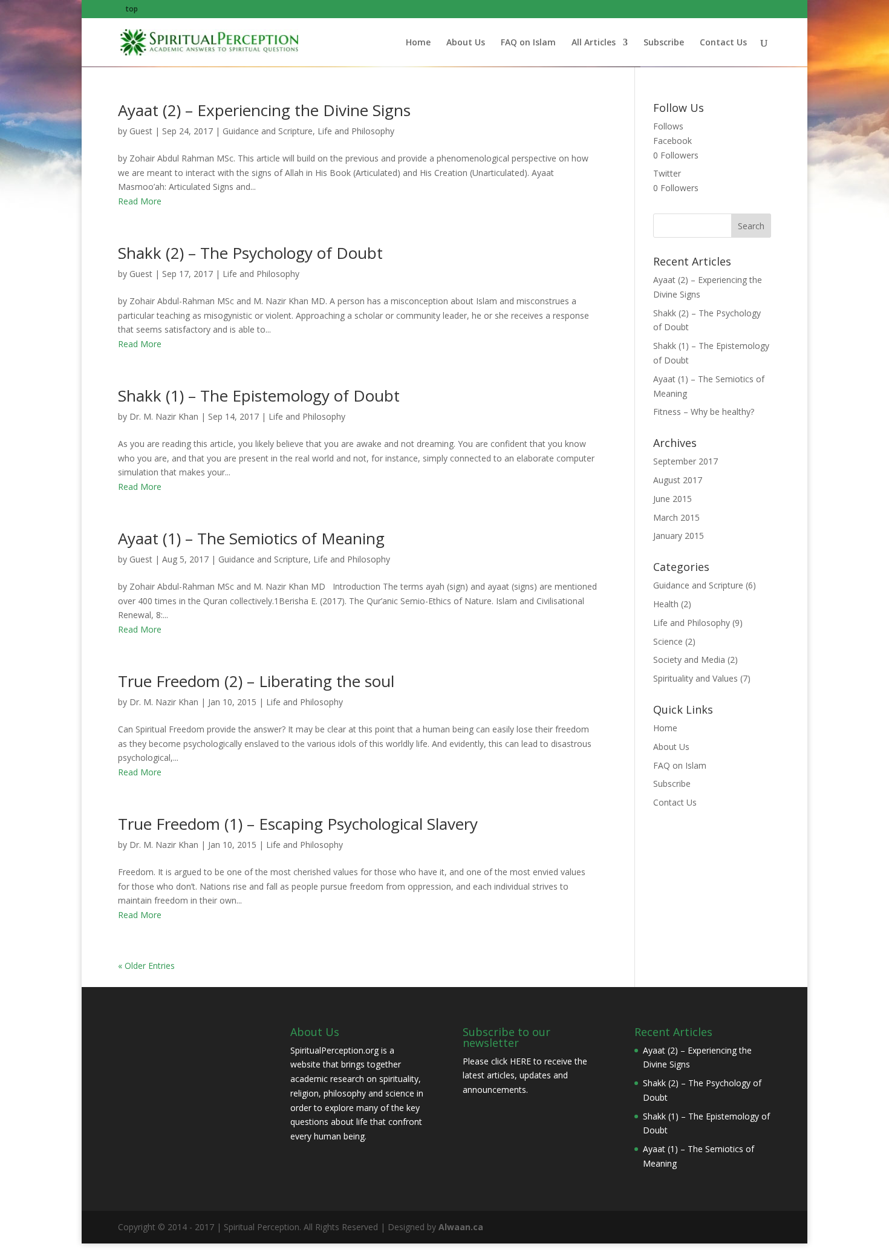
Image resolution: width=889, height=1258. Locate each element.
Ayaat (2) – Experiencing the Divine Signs (264, 110)
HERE (520, 1061)
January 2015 (678, 535)
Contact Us (723, 43)
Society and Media (689, 659)
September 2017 (685, 461)
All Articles (594, 43)
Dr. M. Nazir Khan (163, 416)
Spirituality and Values (695, 678)
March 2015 (676, 517)
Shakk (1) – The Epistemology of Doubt (259, 395)
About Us (465, 43)
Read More (139, 201)
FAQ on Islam (528, 43)
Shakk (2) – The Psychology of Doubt (250, 253)
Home (418, 43)
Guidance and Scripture (268, 131)
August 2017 (677, 480)
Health (666, 604)
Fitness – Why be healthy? (703, 411)
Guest (140, 131)
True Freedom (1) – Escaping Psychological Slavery (298, 824)
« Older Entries (146, 965)
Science (668, 641)
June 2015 (672, 498)
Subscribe (663, 43)
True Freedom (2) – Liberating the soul (256, 681)
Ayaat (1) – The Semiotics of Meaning (251, 538)
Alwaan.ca (460, 1227)
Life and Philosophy (356, 131)
